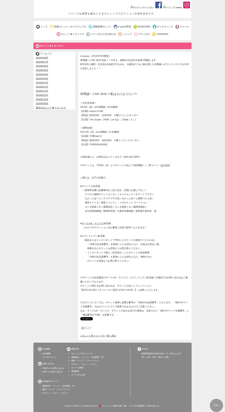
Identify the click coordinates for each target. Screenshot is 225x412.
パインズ (52, 6)
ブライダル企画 (78, 375)
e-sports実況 (122, 27)
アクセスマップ (49, 357)
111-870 (164, 165)
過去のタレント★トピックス (51, 107)
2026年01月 (42, 87)
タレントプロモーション (82, 353)
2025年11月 (42, 95)
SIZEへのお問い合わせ (52, 372)
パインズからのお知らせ (101, 34)
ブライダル (142, 34)
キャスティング (163, 27)
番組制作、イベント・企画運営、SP (87, 357)
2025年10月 (42, 99)
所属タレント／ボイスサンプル (68, 27)
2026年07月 (42, 62)
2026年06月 (42, 66)
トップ (41, 27)
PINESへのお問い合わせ (53, 368)
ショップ (125, 34)
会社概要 (46, 353)
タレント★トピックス (70, 34)
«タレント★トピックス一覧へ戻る (98, 335)
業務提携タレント (100, 27)
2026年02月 (42, 82)
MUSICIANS (141, 27)
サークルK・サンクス (93, 223)
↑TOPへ (216, 405)
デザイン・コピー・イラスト (84, 364)
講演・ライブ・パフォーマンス (85, 361)
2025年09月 (42, 103)
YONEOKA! (160, 34)
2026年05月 (42, 70)
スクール (182, 27)
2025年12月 (42, 91)
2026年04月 (42, 74)
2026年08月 (42, 57)
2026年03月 (42, 78)
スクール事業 (77, 368)
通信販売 (75, 371)
